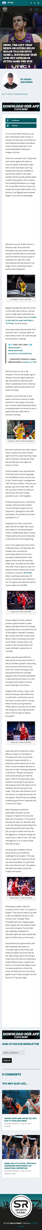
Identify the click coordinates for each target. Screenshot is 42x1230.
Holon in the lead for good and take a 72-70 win (20, 320)
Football (7, 1126)
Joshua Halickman (27, 81)
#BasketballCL (14, 347)
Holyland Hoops (21, 94)
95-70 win (28, 573)
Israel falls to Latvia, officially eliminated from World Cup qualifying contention (20, 1166)
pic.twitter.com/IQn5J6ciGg (20, 353)
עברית (10, 2)
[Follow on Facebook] (31, 3)
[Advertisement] (21, 221)
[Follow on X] (34, 3)
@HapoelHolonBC (15, 350)
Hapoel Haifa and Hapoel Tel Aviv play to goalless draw (20, 1119)
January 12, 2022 (30, 362)
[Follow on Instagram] (38, 3)
